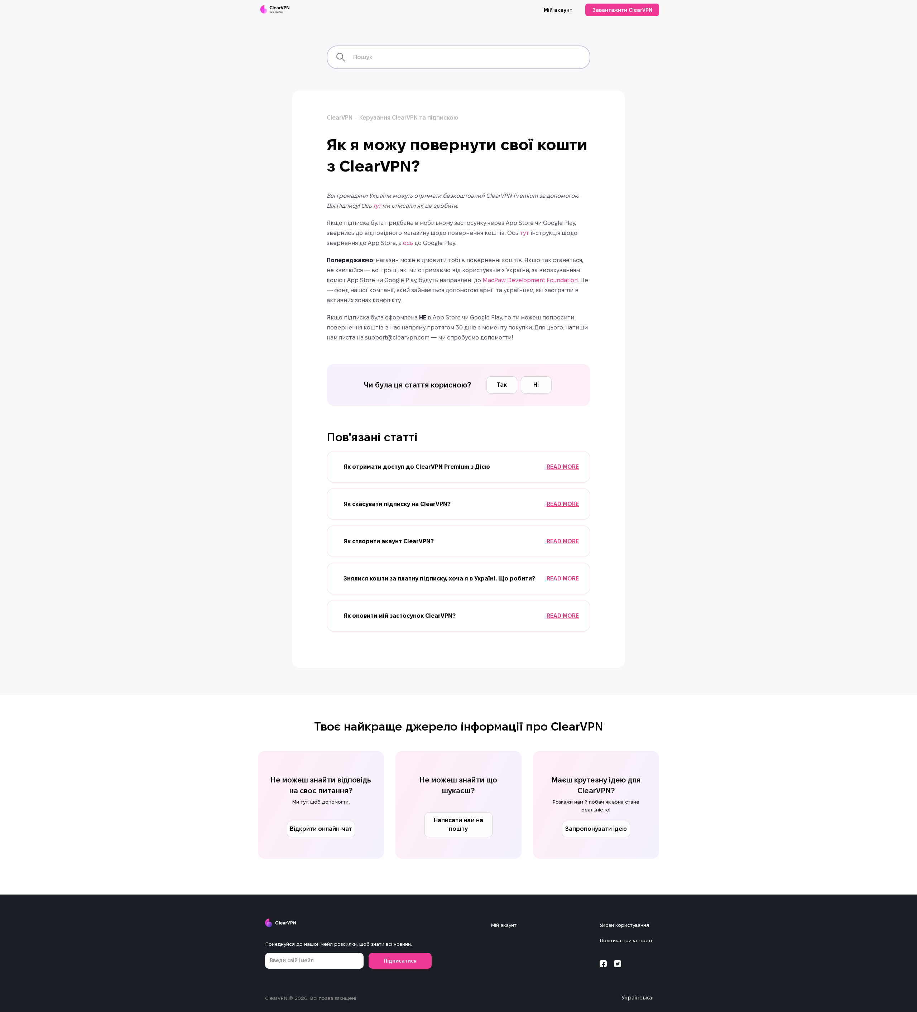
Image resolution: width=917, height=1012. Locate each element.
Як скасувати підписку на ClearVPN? (397, 504)
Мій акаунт (558, 10)
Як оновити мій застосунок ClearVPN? (400, 616)
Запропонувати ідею (596, 829)
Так (502, 385)
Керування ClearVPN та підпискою (408, 118)
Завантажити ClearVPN (622, 10)
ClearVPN (339, 118)
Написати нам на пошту (458, 824)
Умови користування (624, 925)
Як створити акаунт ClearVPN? (389, 541)
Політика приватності (626, 940)
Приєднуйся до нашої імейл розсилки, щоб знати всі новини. (338, 944)
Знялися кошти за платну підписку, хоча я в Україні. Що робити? (439, 578)
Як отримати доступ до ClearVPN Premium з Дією (417, 467)
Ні (536, 385)
